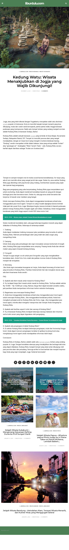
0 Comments (44, 91)
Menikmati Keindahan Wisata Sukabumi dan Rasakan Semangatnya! (17, 382)
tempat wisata (44, 342)
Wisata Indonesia (34, 71)
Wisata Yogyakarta (45, 71)
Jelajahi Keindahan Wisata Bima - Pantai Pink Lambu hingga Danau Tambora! (52, 382)
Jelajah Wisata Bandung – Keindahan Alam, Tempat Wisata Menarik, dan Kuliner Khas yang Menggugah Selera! (34, 511)
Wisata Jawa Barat (22, 425)
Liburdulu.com (24, 71)
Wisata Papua (57, 430)
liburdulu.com (34, 3)
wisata (5, 124)
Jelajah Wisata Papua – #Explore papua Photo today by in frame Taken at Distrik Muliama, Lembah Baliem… (52, 438)
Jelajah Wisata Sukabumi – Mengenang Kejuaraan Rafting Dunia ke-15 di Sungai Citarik (17, 432)
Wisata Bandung (34, 506)
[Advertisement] (34, 107)
